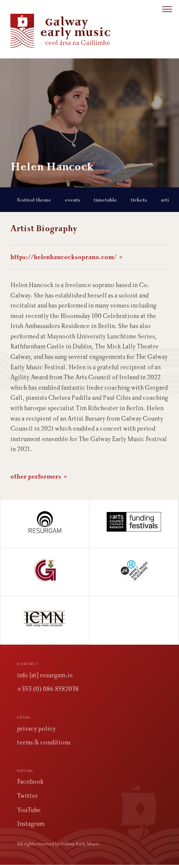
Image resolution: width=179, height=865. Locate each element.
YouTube (29, 810)
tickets (139, 200)
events (72, 200)
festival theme (34, 200)
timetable (105, 200)
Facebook (30, 781)
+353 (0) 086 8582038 (48, 689)
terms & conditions (43, 742)
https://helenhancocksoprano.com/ (66, 257)
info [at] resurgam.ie (45, 675)
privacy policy (36, 728)
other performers (38, 476)
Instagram (31, 824)
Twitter (27, 796)
